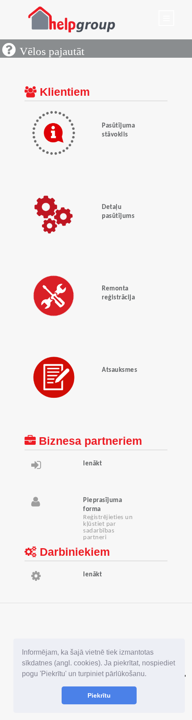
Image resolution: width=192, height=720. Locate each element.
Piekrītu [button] (99, 695)
